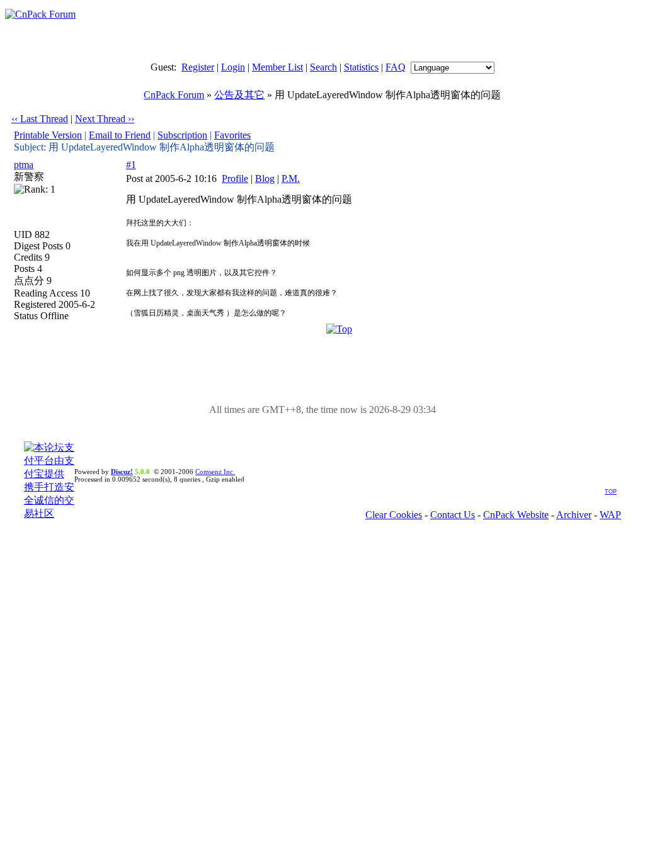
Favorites (232, 135)
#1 (131, 164)
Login (233, 67)
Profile (235, 178)
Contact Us (452, 514)
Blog (265, 178)
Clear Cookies (393, 514)
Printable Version (48, 135)
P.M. (291, 178)
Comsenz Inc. (215, 471)
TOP (611, 492)
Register (197, 67)
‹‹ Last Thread (39, 118)
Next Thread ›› (104, 118)
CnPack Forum (174, 94)
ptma (23, 164)
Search (323, 67)
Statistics (361, 67)
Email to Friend (120, 135)
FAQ (395, 67)
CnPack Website (516, 514)
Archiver (573, 514)
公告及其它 (239, 94)
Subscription (182, 135)
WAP (610, 514)
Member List (277, 67)
